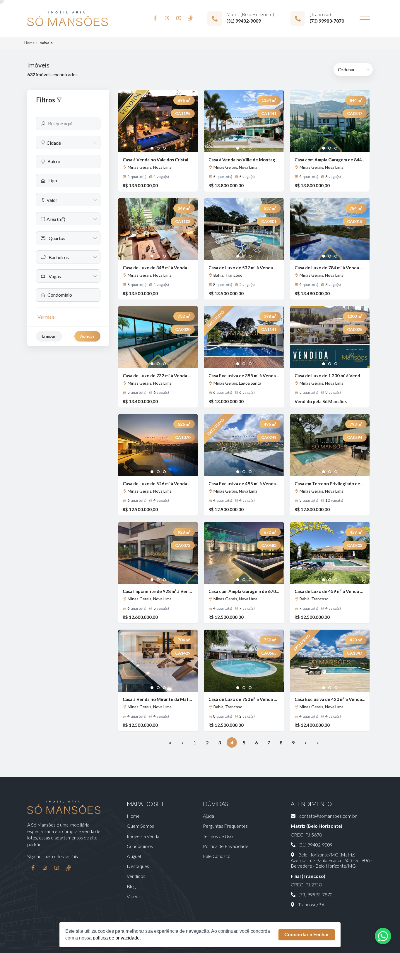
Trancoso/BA (310, 904)
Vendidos (136, 876)
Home (29, 42)
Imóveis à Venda (143, 836)
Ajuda (208, 816)
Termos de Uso (218, 836)
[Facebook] (155, 18)
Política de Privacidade (225, 846)
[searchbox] (71, 161)
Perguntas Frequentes (225, 826)
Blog (131, 886)
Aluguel (134, 856)
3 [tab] (164, 148)
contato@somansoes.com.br (327, 816)
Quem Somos (140, 826)
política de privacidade (116, 937)
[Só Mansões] (67, 18)
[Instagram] (167, 18)
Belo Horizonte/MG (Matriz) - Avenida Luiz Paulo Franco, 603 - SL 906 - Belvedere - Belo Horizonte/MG (331, 860)
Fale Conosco (216, 856)
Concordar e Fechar (306, 934)
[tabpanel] (158, 121)
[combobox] (68, 142)
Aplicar (87, 336)
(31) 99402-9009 (243, 20)
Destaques (138, 866)
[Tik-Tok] (190, 18)
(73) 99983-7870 (327, 20)
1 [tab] (152, 148)
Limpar (49, 336)
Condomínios (140, 846)
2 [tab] (158, 148)
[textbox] (68, 142)
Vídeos (134, 896)
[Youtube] (179, 18)
